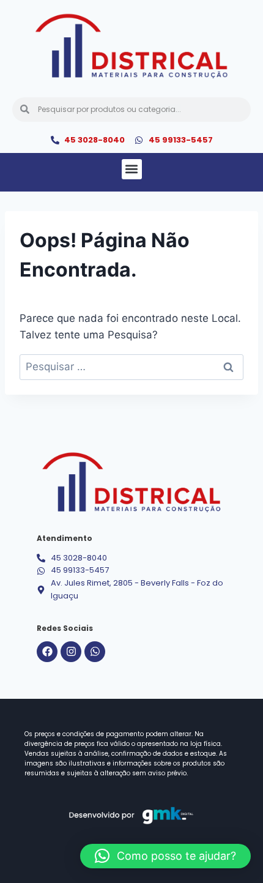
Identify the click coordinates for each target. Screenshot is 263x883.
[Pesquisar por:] (131, 366)
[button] (132, 169)
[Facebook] (47, 651)
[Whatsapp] (94, 651)
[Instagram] (71, 651)
